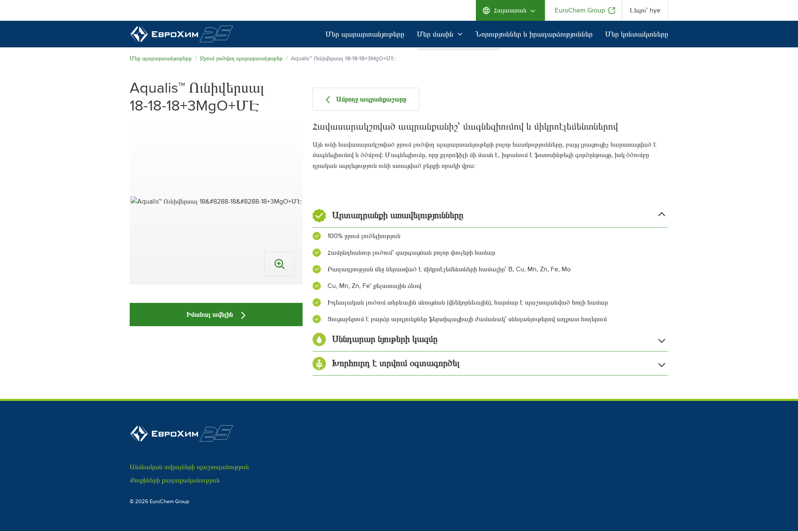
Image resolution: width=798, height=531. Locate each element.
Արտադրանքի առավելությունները (397, 215)
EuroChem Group (580, 10)
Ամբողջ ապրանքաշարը (371, 99)
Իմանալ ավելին (211, 314)
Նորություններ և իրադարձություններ (534, 34)
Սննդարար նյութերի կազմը (385, 339)
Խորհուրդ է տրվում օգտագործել (396, 363)
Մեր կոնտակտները (636, 34)
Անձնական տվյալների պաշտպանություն (189, 467)
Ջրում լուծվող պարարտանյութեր (241, 58)
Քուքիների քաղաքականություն (175, 480)
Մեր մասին (435, 34)
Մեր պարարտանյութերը (364, 34)
